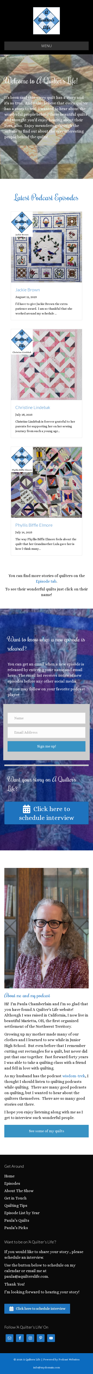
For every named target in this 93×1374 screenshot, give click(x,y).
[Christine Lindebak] (46, 364)
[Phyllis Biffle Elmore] (46, 482)
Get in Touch (15, 1198)
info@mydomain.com (46, 1367)
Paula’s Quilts (16, 1220)
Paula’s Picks (16, 1228)
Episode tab (46, 581)
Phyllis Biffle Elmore (34, 524)
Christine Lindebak (32, 407)
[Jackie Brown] (46, 246)
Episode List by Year (22, 1213)
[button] (46, 746)
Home (9, 1176)
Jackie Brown (27, 289)
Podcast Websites (69, 1359)
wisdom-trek (73, 1076)
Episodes (12, 1183)
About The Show (19, 1191)
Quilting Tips (15, 1205)
